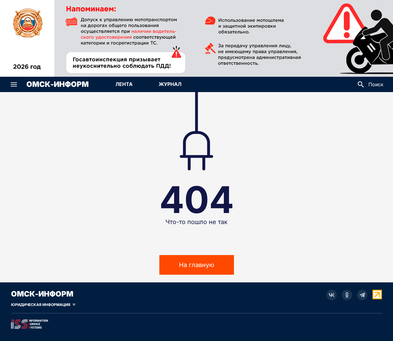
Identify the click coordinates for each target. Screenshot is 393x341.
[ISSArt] (196, 323)
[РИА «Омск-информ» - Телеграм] (362, 295)
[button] (13, 84)
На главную (196, 265)
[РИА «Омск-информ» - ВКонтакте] (331, 295)
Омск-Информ (57, 84)
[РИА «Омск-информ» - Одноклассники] (347, 295)
